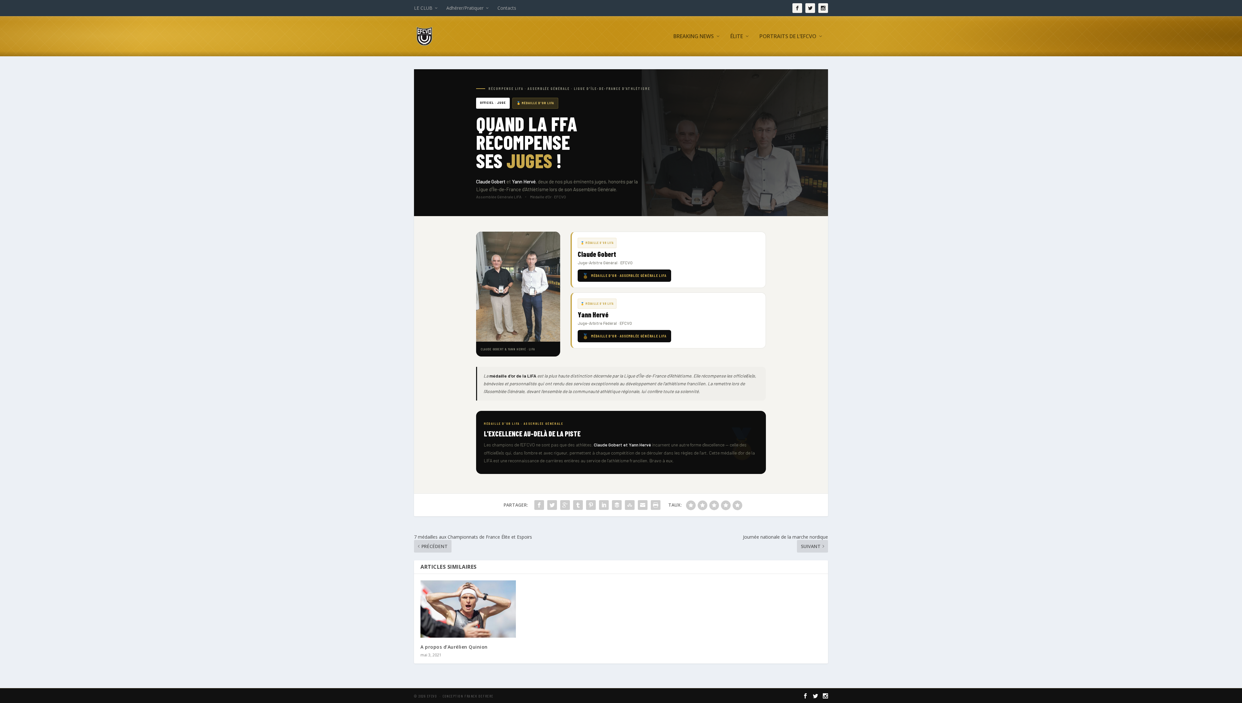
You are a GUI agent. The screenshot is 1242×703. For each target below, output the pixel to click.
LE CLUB (423, 8)
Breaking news (693, 37)
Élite (736, 37)
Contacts (506, 8)
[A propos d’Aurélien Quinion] (468, 609)
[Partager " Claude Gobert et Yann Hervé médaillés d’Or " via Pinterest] (590, 505)
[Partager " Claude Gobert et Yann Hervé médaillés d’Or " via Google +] (565, 505)
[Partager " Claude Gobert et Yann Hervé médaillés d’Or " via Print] (655, 505)
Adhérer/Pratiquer (465, 8)
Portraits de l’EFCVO (787, 37)
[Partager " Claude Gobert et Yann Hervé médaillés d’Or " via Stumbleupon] (629, 505)
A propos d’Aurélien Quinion (454, 647)
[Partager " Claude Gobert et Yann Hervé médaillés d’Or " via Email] (642, 505)
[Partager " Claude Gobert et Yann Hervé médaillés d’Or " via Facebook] (539, 505)
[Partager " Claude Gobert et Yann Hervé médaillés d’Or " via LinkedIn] (603, 505)
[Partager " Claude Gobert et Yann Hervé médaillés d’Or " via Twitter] (552, 505)
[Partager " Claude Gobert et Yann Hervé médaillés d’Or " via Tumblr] (578, 505)
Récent (703, 70)
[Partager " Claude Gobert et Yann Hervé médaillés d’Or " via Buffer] (616, 505)
